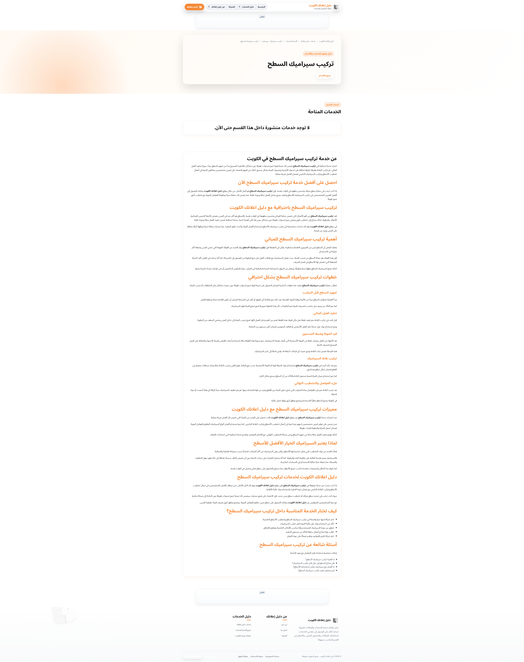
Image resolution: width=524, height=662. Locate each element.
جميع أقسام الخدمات (243, 630)
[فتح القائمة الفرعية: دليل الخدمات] (240, 7)
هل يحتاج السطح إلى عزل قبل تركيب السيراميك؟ (313, 563)
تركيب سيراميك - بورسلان (272, 41)
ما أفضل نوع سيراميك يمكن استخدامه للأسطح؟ (314, 567)
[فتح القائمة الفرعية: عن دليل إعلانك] (209, 7)
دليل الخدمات (248, 7)
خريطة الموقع (243, 656)
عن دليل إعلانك (218, 7)
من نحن (284, 624)
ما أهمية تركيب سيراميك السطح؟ (320, 559)
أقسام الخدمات (291, 41)
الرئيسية (261, 7)
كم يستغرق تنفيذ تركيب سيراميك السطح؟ (316, 570)
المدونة (232, 7)
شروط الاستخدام (257, 656)
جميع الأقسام (325, 76)
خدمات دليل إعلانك (308, 41)
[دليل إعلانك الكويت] (335, 620)
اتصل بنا (284, 630)
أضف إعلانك (192, 7)
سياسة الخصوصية (272, 656)
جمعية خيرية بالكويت (243, 636)
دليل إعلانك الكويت (320, 5)
